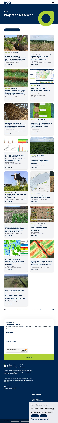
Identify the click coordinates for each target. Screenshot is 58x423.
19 (40, 309)
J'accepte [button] (35, 416)
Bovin (12, 192)
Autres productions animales (38, 88)
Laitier (48, 87)
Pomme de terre (20, 54)
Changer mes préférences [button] (40, 419)
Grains (38, 85)
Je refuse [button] (43, 416)
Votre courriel (11, 341)
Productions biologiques (37, 121)
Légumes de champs (15, 52)
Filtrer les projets (13, 30)
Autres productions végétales (38, 87)
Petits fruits (8, 54)
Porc (12, 121)
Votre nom (9, 333)
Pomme (14, 54)
